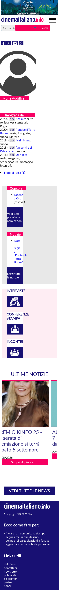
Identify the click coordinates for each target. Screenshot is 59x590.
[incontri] (15, 357)
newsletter (11, 571)
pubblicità (10, 575)
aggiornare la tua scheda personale (28, 544)
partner (9, 582)
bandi (7, 586)
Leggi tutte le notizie (14, 275)
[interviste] (15, 306)
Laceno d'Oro (18, 196)
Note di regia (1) (14, 172)
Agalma (20, 119)
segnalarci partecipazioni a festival (28, 540)
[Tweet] (9, 44)
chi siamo (10, 564)
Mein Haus (23, 140)
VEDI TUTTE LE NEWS (29, 490)
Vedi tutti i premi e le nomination (14, 217)
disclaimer (10, 578)
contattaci (10, 568)
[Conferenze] (15, 333)
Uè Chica (22, 154)
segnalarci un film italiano (22, 537)
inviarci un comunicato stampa (25, 533)
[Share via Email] (15, 44)
